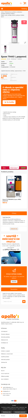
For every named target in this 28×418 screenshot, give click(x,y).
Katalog (24, 9)
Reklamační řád (4, 340)
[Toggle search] (21, 3)
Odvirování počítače (5, 359)
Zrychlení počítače (5, 356)
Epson (10, 61)
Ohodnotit (20, 59)
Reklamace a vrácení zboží (7, 354)
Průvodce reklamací (5, 334)
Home (2, 12)
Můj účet (2, 370)
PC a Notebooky (13, 403)
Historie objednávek (5, 373)
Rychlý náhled (14, 185)
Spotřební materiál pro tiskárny (7, 13)
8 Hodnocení (13, 59)
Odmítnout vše (7, 412)
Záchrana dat (4, 362)
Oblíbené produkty (5, 376)
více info (14, 281)
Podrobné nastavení (20, 412)
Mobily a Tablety (5, 403)
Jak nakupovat (4, 331)
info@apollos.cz (6, 391)
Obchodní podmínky (5, 337)
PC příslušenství (21, 403)
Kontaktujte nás (4, 342)
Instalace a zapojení (5, 351)
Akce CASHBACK (5, 379)
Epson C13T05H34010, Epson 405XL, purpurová (12, 200)
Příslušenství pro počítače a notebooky (13, 12)
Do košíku (23, 416)
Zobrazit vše (14, 229)
